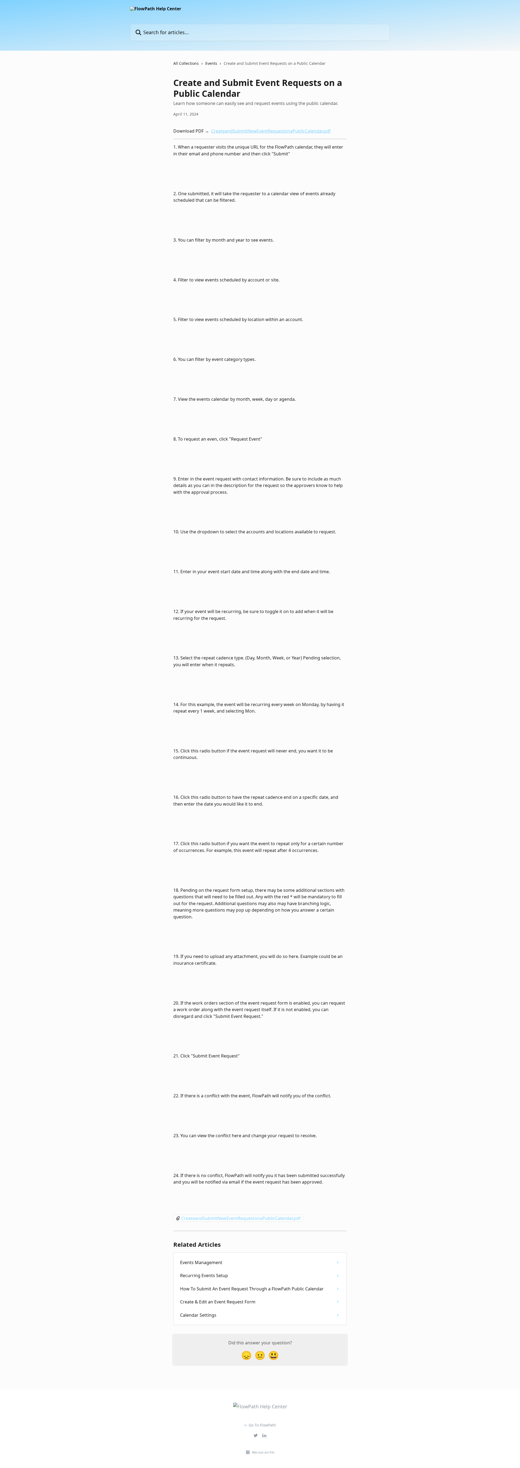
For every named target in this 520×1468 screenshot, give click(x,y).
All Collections (186, 63)
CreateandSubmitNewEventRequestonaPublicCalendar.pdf (271, 131)
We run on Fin (263, 1452)
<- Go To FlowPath (260, 1425)
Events (211, 63)
